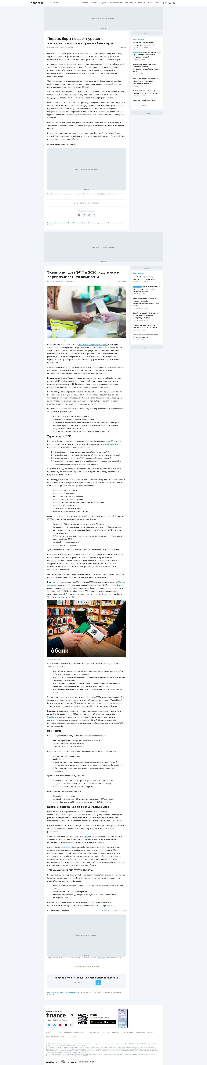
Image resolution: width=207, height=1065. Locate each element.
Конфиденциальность (55, 1037)
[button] (98, 982)
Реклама (115, 1032)
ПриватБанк (113, 444)
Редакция (58, 1032)
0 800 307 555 (53, 3)
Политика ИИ (93, 1032)
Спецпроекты (127, 1032)
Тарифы (122, 910)
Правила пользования (145, 1032)
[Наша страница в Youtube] (60, 1025)
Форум (157, 3)
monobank (66, 847)
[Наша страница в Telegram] (49, 1025)
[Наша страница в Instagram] (71, 1025)
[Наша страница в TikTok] (65, 1025)
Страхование (130, 3)
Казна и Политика (67, 47)
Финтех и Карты (68, 281)
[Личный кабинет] (170, 3)
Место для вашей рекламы (103, 18)
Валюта (94, 3)
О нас (48, 1032)
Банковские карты (115, 3)
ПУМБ (86, 836)
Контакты (71, 1037)
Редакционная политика (74, 1032)
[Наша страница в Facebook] (54, 1025)
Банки (150, 3)
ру (166, 3)
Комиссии (112, 910)
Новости (85, 3)
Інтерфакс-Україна (68, 144)
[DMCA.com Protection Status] (50, 1064)
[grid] (103, 615)
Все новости (61, 223)
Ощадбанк (51, 717)
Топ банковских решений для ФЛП (93, 344)
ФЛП (104, 910)
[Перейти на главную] (37, 3)
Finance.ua (50, 223)
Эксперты (106, 1032)
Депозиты (142, 3)
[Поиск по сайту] (174, 3)
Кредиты (102, 3)
